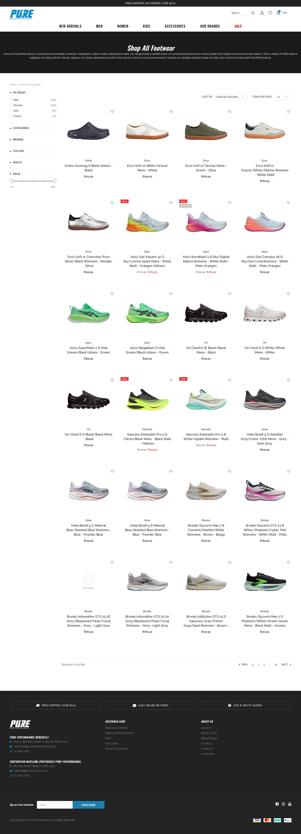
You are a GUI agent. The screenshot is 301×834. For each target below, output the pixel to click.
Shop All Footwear (30, 84)
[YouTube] (289, 804)
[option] (56, 705)
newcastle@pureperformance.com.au (35, 746)
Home (13, 84)
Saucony (147, 429)
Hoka (265, 429)
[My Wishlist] (271, 13)
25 (276, 664)
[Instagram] (283, 804)
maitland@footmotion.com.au (30, 770)
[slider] (11, 181)
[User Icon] (263, 12)
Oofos (88, 160)
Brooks (206, 520)
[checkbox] (35, 100)
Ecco (147, 160)
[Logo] (22, 14)
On (206, 342)
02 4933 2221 (21, 775)
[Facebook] (276, 804)
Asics (147, 251)
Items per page (262, 96)
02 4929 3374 (21, 751)
